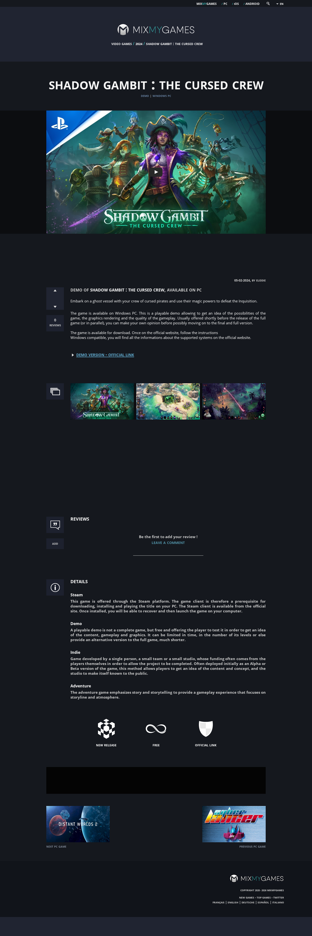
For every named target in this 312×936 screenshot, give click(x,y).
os (236, 3)
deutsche (248, 902)
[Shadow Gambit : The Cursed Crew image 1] (102, 418)
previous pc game (252, 846)
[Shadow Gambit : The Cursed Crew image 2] (168, 418)
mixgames (206, 3)
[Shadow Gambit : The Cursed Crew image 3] (234, 418)
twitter (278, 897)
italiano (278, 902)
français (218, 902)
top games (264, 897)
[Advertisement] (156, 251)
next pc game (56, 846)
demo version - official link (105, 354)
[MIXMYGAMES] (156, 39)
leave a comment (168, 542)
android (252, 3)
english (233, 902)
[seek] (267, 4)
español (263, 902)
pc (225, 3)
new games (246, 897)
